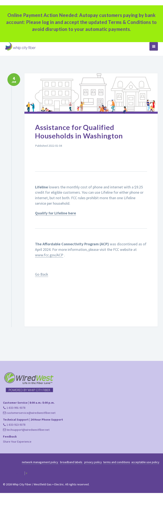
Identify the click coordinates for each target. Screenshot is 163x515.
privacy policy (93, 462)
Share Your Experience (17, 441)
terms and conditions (116, 462)
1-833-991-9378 (15, 408)
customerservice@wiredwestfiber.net (30, 413)
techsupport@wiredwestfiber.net (27, 430)
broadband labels (71, 462)
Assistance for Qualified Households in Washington (79, 131)
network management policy (40, 462)
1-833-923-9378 (15, 425)
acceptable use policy (145, 462)
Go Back (41, 274)
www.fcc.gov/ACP (49, 255)
